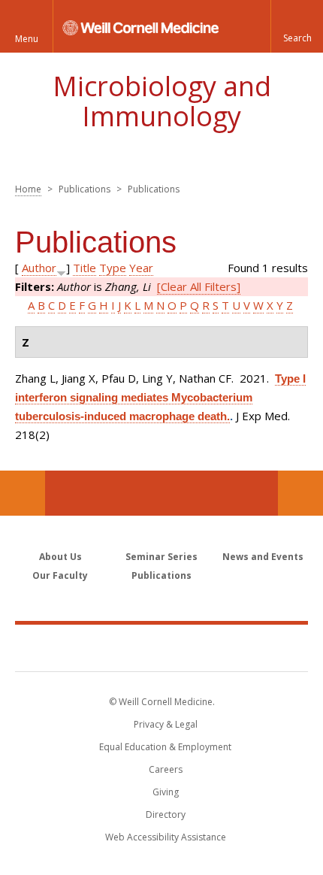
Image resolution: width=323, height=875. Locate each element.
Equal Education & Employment (165, 746)
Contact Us (300, 493)
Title (84, 267)
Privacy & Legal (166, 724)
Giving (165, 792)
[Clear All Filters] (198, 286)
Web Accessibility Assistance (165, 837)
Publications (161, 575)
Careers (166, 769)
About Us (60, 556)
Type (112, 267)
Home (28, 189)
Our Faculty (60, 575)
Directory (166, 814)
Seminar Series (161, 556)
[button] (296, 26)
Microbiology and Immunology (162, 101)
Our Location (22, 493)
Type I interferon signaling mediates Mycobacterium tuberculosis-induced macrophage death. (160, 397)
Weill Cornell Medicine (161, 647)
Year (141, 267)
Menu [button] (26, 38)
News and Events (262, 556)
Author (39, 267)
